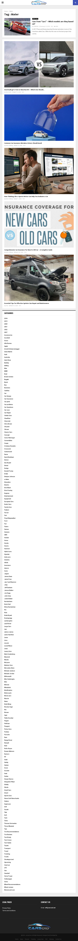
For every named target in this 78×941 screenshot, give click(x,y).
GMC (5, 535)
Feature (6, 510)
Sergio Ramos (8, 779)
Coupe (6, 443)
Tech (5, 818)
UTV (5, 868)
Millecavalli (7, 676)
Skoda (6, 787)
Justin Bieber (8, 598)
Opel (5, 715)
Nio (5, 709)
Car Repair (7, 413)
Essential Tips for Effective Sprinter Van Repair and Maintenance (26, 303)
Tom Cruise (7, 840)
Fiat (5, 515)
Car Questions (8, 407)
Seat (5, 773)
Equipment (7, 499)
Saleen (6, 765)
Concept (6, 435)
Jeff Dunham (8, 587)
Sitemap (51, 939)
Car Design (7, 396)
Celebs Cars (8, 415)
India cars (7, 557)
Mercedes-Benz (9, 668)
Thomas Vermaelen (10, 823)
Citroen (6, 429)
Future (6, 526)
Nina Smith (9, 92)
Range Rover (8, 740)
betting (6, 365)
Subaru (6, 801)
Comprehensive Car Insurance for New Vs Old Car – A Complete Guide (28, 250)
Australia (7, 357)
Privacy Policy (6, 908)
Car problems (8, 404)
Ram (5, 737)
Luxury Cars (8, 651)
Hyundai (6, 554)
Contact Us (58, 939)
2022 (5, 329)
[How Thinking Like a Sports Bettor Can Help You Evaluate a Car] (39, 171)
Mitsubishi (7, 687)
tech (5, 815)
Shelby (6, 784)
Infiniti (6, 562)
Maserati (7, 657)
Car (5, 393)
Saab (5, 759)
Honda (6, 543)
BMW (5, 371)
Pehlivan (7, 723)
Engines (6, 493)
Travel (6, 851)
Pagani (6, 721)
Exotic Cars (7, 504)
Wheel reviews (8, 887)
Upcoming (7, 862)
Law (5, 629)
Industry (6, 560)
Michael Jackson (9, 671)
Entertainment (8, 496)
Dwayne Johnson (9, 476)
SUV (5, 807)
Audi (5, 354)
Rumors (6, 754)
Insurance (7, 565)
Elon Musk (7, 487)
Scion (6, 768)
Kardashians (8, 601)
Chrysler (7, 426)
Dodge (6, 468)
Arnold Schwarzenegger (12, 349)
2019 (5, 321)
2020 (5, 324)
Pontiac (6, 732)
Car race (7, 410)
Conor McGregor (9, 438)
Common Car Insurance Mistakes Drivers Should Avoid (23, 143)
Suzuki (6, 809)
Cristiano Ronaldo (10, 446)
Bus (5, 385)
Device (6, 460)
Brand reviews (8, 376)
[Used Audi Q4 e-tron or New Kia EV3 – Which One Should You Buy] (39, 64)
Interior (6, 568)
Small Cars (7, 790)
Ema (7, 305)
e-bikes (6, 479)
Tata (5, 812)
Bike (5, 368)
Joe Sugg (7, 593)
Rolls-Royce (8, 748)
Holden (6, 537)
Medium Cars (8, 665)
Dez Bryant (7, 463)
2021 (5, 326)
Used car (7, 865)
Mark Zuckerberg (9, 654)
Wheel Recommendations (12, 884)
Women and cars (9, 890)
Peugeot (7, 726)
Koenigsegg (8, 618)
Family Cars (8, 507)
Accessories (8, 335)
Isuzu (6, 571)
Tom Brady (7, 837)
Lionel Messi (8, 646)
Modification (8, 690)
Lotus (6, 648)
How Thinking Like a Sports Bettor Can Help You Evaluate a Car (26, 196)
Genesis (6, 532)
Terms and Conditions (9, 910)
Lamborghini (8, 621)
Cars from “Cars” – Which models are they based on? (52, 23)
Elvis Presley (8, 490)
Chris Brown (8, 424)
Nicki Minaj (7, 704)
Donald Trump (8, 471)
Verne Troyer (8, 876)
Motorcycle (7, 693)
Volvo (6, 881)
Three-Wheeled (9, 826)
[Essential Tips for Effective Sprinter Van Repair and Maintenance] (39, 278)
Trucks (6, 856)
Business (7, 388)
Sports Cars (8, 795)
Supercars (7, 804)
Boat (5, 374)
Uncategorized (9, 859)
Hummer (7, 548)
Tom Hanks (7, 843)
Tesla (6, 820)
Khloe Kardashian (9, 607)
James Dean (8, 576)
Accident (7, 338)
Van (5, 870)
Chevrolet (7, 421)
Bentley (6, 363)
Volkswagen (8, 879)
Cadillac (6, 390)
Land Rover (7, 623)
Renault (6, 743)
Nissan (6, 712)
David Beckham (9, 457)
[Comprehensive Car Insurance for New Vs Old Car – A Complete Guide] (39, 224)
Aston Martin (8, 351)
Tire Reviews (8, 834)
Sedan (6, 776)
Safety (6, 762)
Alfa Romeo (8, 343)
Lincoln (6, 643)
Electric (6, 485)
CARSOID (36, 26)
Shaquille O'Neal (9, 782)
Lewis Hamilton (9, 634)
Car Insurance (8, 399)
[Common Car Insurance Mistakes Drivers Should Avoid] (39, 117)
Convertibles (8, 440)
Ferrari (6, 512)
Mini (5, 682)
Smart (6, 793)
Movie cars (35, 18)
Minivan (6, 684)
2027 (5, 332)
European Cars (9, 501)
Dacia (6, 454)
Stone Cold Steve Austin (11, 798)
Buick (6, 382)
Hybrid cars (8, 551)
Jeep (5, 585)
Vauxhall (7, 873)
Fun (5, 524)
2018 (5, 318)
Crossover (7, 449)
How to (6, 546)
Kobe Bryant (8, 615)
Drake (6, 474)
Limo (5, 640)
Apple (6, 346)
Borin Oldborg (9, 145)
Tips (5, 829)
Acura (6, 340)
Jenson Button (8, 590)
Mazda (6, 659)
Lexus (6, 637)
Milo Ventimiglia (9, 679)
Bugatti (6, 379)
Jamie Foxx (8, 579)
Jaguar (6, 573)
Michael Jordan (9, 673)
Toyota (6, 845)
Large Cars (7, 626)
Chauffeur (7, 418)
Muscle (6, 698)
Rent (5, 746)
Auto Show (7, 360)
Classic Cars (8, 432)
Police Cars (8, 729)
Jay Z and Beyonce (10, 582)
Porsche (7, 734)
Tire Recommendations (11, 831)
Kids (5, 612)
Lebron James (8, 632)
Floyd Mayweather (10, 518)
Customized (8, 451)
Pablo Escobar (8, 718)
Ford (5, 521)
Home (6, 540)
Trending (7, 854)
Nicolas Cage (8, 707)
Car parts (7, 401)
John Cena (7, 596)
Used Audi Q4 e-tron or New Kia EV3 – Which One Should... (24, 90)
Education (7, 482)
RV (5, 757)
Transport (7, 848)
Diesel (6, 465)
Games (6, 529)
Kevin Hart (7, 604)
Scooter (6, 770)
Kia (5, 609)
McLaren (7, 662)
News (6, 701)
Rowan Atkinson (9, 751)
